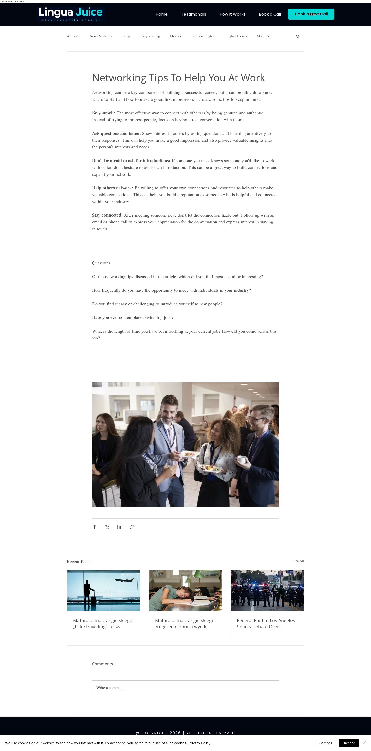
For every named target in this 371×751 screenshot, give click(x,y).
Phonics (175, 36)
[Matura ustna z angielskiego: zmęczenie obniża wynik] (185, 590)
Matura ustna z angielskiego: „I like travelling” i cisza (103, 623)
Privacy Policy (199, 742)
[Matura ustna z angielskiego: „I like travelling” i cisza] (103, 590)
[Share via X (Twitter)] (106, 526)
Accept (349, 742)
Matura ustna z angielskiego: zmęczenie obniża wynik (185, 623)
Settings (325, 742)
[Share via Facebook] (94, 526)
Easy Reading (150, 36)
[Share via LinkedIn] (119, 526)
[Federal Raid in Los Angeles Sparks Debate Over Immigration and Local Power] (267, 590)
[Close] (365, 743)
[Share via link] (131, 526)
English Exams (236, 36)
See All (299, 560)
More (260, 36)
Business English (203, 36)
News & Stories (101, 36)
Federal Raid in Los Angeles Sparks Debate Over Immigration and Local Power (266, 623)
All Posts (73, 36)
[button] (297, 36)
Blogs (126, 36)
